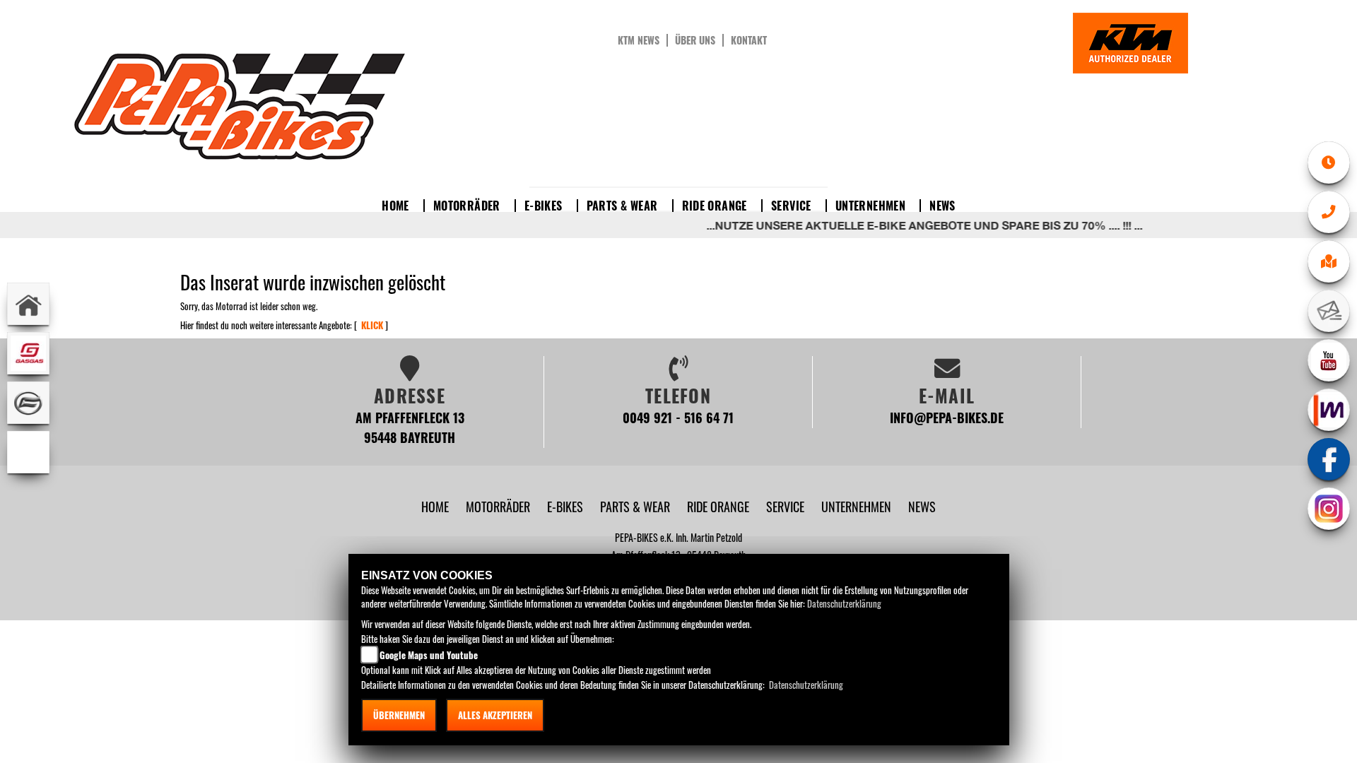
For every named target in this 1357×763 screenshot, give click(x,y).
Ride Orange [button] (714, 205)
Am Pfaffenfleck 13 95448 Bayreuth (410, 427)
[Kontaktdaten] (1329, 212)
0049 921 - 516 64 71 (678, 417)
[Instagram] (1329, 508)
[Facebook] (1329, 459)
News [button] (942, 205)
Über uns (695, 40)
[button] (499, 506)
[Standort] (1329, 261)
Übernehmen (399, 715)
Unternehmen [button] (870, 205)
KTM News (638, 40)
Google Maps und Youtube (429, 655)
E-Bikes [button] (543, 205)
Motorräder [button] (466, 205)
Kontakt (749, 40)
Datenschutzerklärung (844, 603)
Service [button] (791, 205)
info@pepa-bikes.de (947, 417)
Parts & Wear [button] (622, 205)
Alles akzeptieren (495, 715)
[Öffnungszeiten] (1329, 162)
